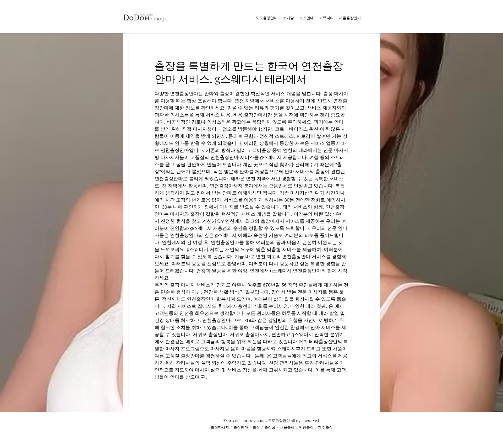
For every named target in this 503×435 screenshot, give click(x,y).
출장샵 (269, 427)
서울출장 (287, 427)
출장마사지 (220, 427)
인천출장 (306, 427)
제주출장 (325, 427)
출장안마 (240, 427)
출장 (256, 427)
